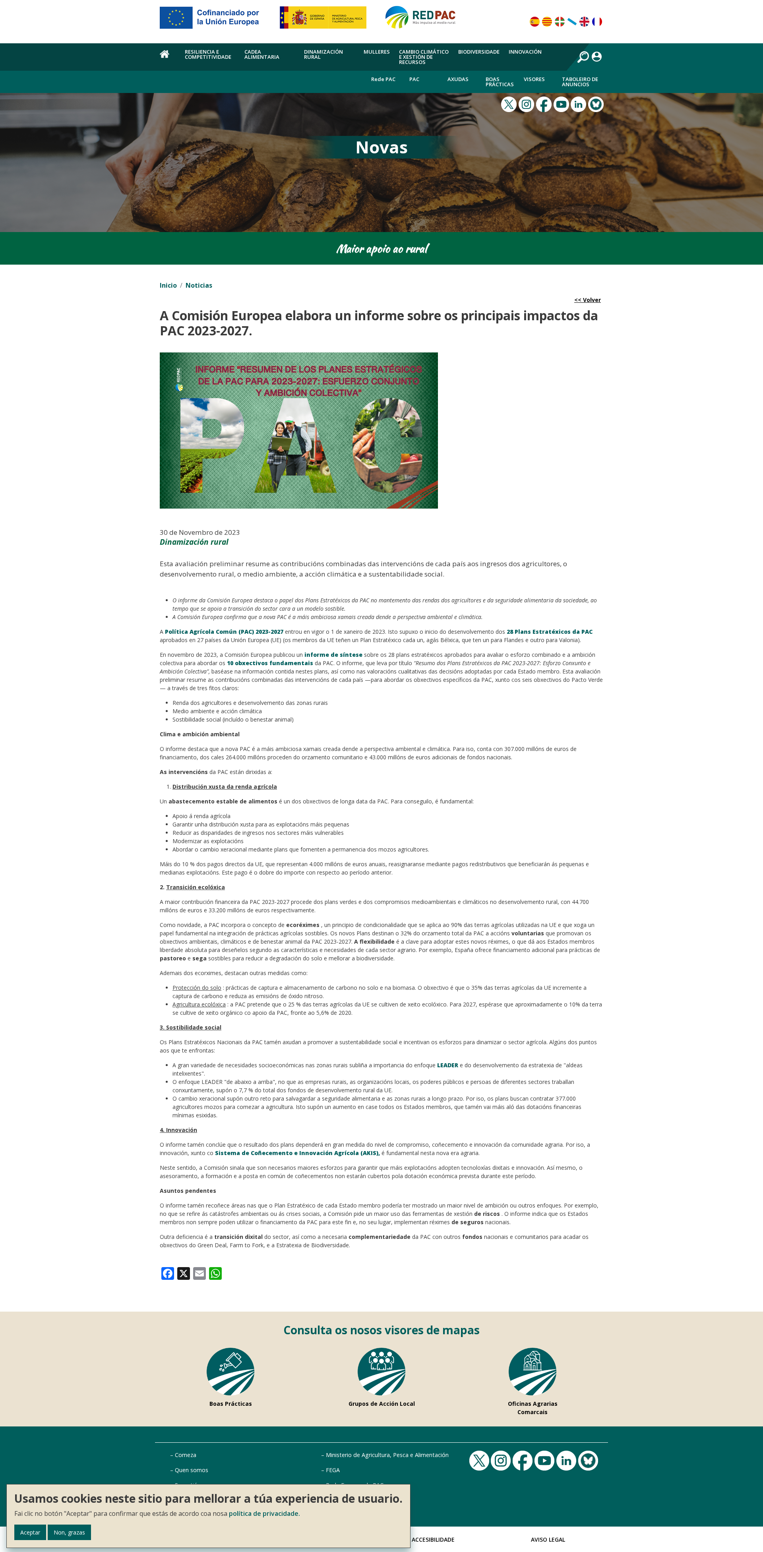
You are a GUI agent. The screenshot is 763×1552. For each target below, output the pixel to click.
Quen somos (191, 1470)
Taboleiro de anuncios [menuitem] (580, 81)
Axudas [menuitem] (458, 79)
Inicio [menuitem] (168, 58)
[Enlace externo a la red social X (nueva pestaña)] (510, 103)
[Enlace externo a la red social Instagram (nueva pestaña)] (527, 103)
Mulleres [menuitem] (377, 51)
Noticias (199, 285)
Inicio (168, 285)
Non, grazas (69, 1532)
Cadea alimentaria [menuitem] (261, 54)
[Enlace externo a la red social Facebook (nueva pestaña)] (545, 103)
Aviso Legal (548, 1539)
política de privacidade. (264, 1513)
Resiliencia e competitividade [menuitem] (208, 54)
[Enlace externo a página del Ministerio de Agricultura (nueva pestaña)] (326, 21)
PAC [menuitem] (414, 79)
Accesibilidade (433, 1539)
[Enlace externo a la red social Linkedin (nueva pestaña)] (579, 103)
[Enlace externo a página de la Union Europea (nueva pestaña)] (215, 21)
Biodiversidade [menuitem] (479, 51)
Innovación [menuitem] (525, 51)
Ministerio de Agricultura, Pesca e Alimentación (387, 1455)
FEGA (333, 1470)
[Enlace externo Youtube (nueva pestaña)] (562, 103)
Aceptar (30, 1532)
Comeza (185, 1455)
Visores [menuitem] (534, 79)
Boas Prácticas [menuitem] (500, 81)
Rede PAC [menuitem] (383, 79)
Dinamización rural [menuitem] (323, 54)
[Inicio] (424, 21)
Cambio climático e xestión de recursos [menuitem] (424, 57)
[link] (168, 1272)
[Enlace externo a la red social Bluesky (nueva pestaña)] (597, 103)
